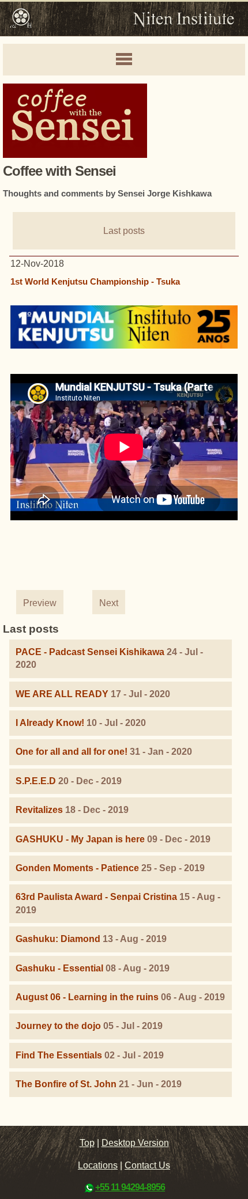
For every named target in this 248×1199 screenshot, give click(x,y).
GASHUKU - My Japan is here (80, 839)
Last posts (124, 231)
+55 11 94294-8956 (130, 1187)
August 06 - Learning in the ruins (87, 997)
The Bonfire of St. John (66, 1084)
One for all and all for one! (71, 752)
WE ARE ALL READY (62, 694)
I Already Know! (50, 723)
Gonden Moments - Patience (77, 868)
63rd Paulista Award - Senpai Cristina (96, 897)
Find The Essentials (59, 1055)
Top (87, 1143)
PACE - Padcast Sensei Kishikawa (90, 652)
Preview (40, 603)
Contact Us (147, 1165)
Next (108, 603)
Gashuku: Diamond (58, 939)
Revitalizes (39, 810)
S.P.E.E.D (36, 781)
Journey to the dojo (58, 1026)
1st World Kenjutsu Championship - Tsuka (95, 281)
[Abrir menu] (124, 60)
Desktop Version (135, 1143)
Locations (98, 1165)
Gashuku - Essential (59, 968)
